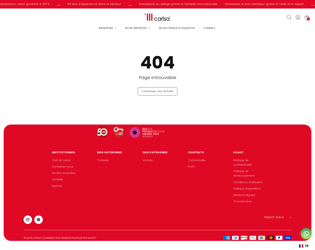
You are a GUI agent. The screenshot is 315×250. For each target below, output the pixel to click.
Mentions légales (244, 195)
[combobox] (303, 246)
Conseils (57, 179)
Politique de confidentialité (242, 162)
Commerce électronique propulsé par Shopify (69, 237)
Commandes (197, 160)
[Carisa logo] (157, 17)
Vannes (148, 160)
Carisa (37, 237)
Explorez (57, 186)
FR (306, 246)
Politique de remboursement (244, 174)
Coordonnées (242, 201)
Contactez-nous (62, 166)
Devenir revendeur (64, 173)
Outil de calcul (61, 160)
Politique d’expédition (247, 188)
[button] (289, 17)
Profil (191, 166)
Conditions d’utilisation (248, 182)
